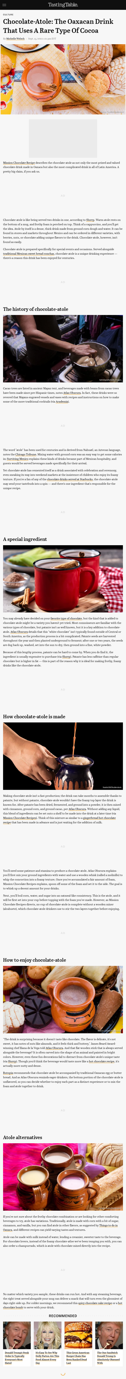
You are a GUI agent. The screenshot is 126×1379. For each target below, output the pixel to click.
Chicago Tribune (25, 454)
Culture (8, 15)
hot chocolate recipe (101, 1061)
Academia (62, 401)
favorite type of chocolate (66, 618)
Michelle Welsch (15, 38)
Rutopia (8, 1073)
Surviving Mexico (17, 459)
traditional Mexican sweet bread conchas (28, 253)
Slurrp (90, 220)
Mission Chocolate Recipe (19, 162)
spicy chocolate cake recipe (95, 1303)
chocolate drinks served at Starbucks (70, 479)
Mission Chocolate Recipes (19, 818)
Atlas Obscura (72, 393)
